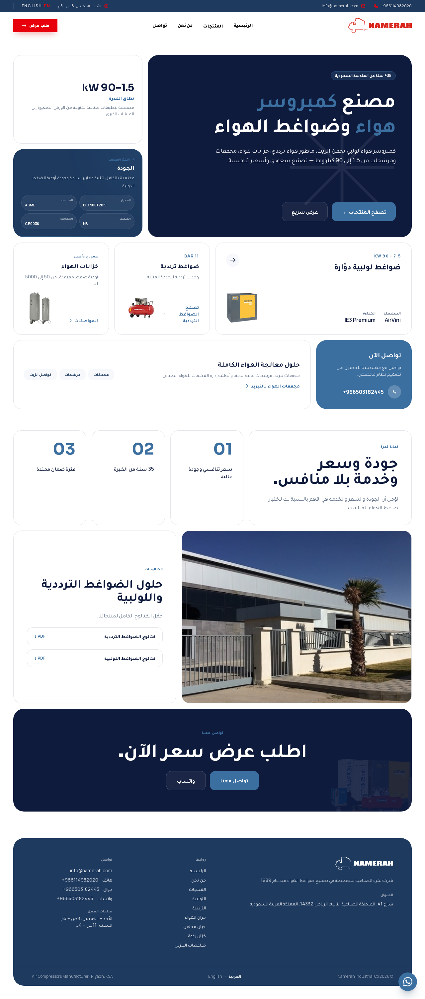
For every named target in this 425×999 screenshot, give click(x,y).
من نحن (185, 25)
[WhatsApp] (407, 981)
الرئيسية (243, 25)
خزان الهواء (195, 917)
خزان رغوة (197, 935)
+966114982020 (396, 6)
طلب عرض (39, 25)
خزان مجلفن (194, 926)
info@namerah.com (340, 6)
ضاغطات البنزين (190, 945)
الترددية (199, 907)
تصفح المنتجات (363, 211)
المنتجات (213, 26)
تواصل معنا (234, 780)
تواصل (159, 25)
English (215, 976)
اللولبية (199, 898)
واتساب (186, 780)
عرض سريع (305, 211)
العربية (234, 976)
